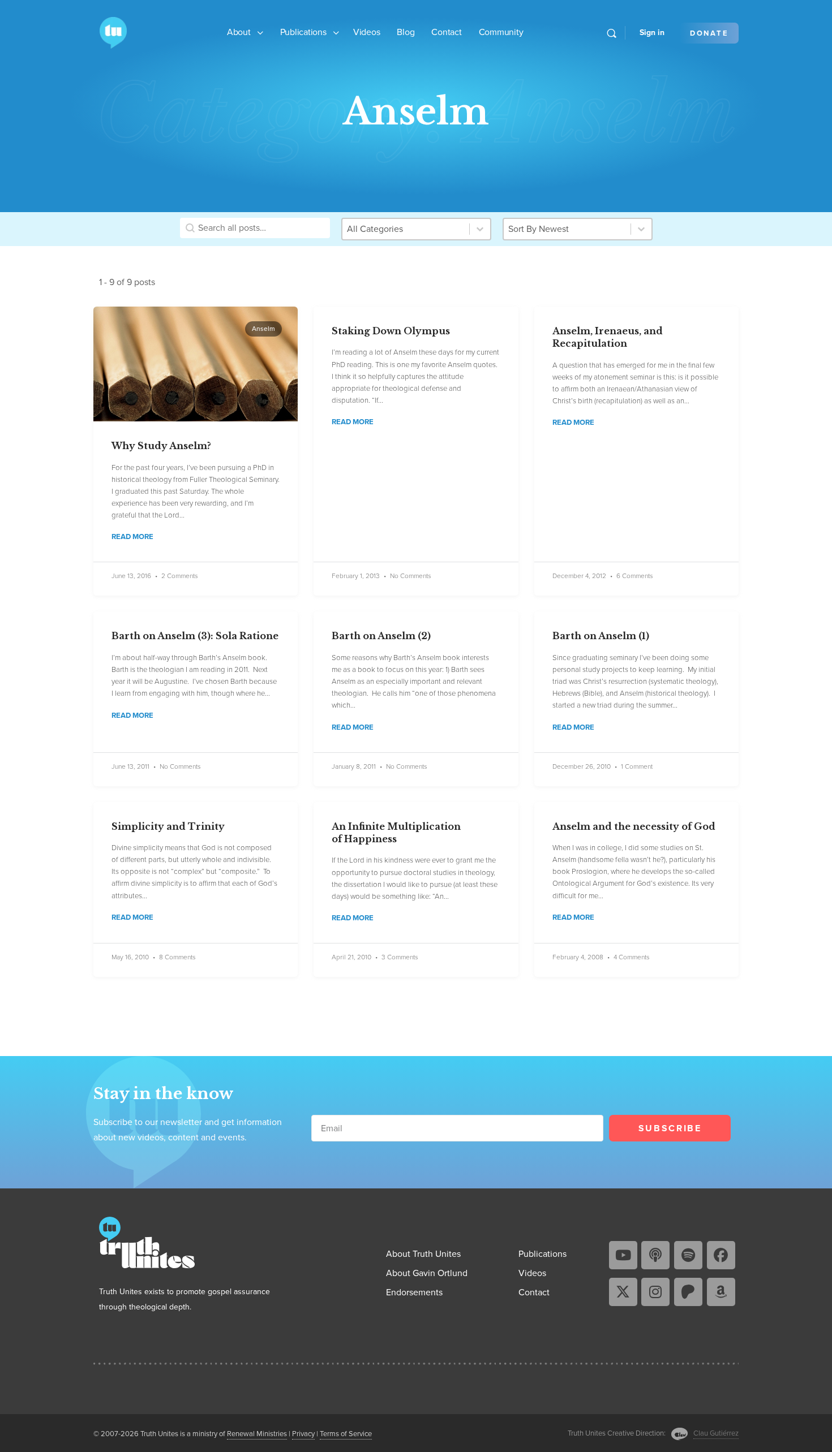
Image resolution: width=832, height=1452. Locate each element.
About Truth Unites (423, 1253)
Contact (446, 31)
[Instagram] (655, 1292)
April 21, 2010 (351, 957)
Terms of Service (346, 1433)
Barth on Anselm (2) (381, 635)
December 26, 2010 (581, 766)
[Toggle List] (641, 229)
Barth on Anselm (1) (600, 635)
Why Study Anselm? (161, 445)
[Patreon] (688, 1292)
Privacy (303, 1433)
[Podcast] (655, 1255)
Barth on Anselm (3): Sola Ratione (194, 635)
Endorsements (414, 1292)
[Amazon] (721, 1292)
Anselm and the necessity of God (633, 826)
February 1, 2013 (356, 576)
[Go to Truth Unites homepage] (113, 31)
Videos (366, 31)
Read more (132, 537)
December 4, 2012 (579, 576)
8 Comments (177, 957)
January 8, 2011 (354, 766)
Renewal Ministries (257, 1433)
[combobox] (567, 229)
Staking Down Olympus (391, 331)
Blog (405, 31)
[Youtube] (623, 1255)
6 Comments (634, 576)
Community (501, 31)
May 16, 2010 (130, 957)
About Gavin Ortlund (427, 1272)
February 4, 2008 (577, 957)
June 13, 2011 (130, 766)
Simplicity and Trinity (168, 826)
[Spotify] (688, 1255)
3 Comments (399, 957)
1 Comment (637, 767)
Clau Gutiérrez (716, 1433)
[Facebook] (721, 1255)
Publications (303, 31)
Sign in (652, 32)
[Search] (611, 33)
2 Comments (179, 576)
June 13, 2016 (131, 576)
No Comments (410, 576)
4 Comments (632, 957)
